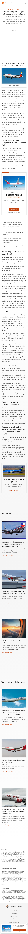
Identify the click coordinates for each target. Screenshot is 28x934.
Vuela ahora (14, 209)
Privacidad (14, 911)
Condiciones (14, 913)
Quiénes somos (14, 916)
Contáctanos (14, 919)
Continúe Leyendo (13, 490)
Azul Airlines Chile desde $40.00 (14, 480)
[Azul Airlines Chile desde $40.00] (14, 471)
